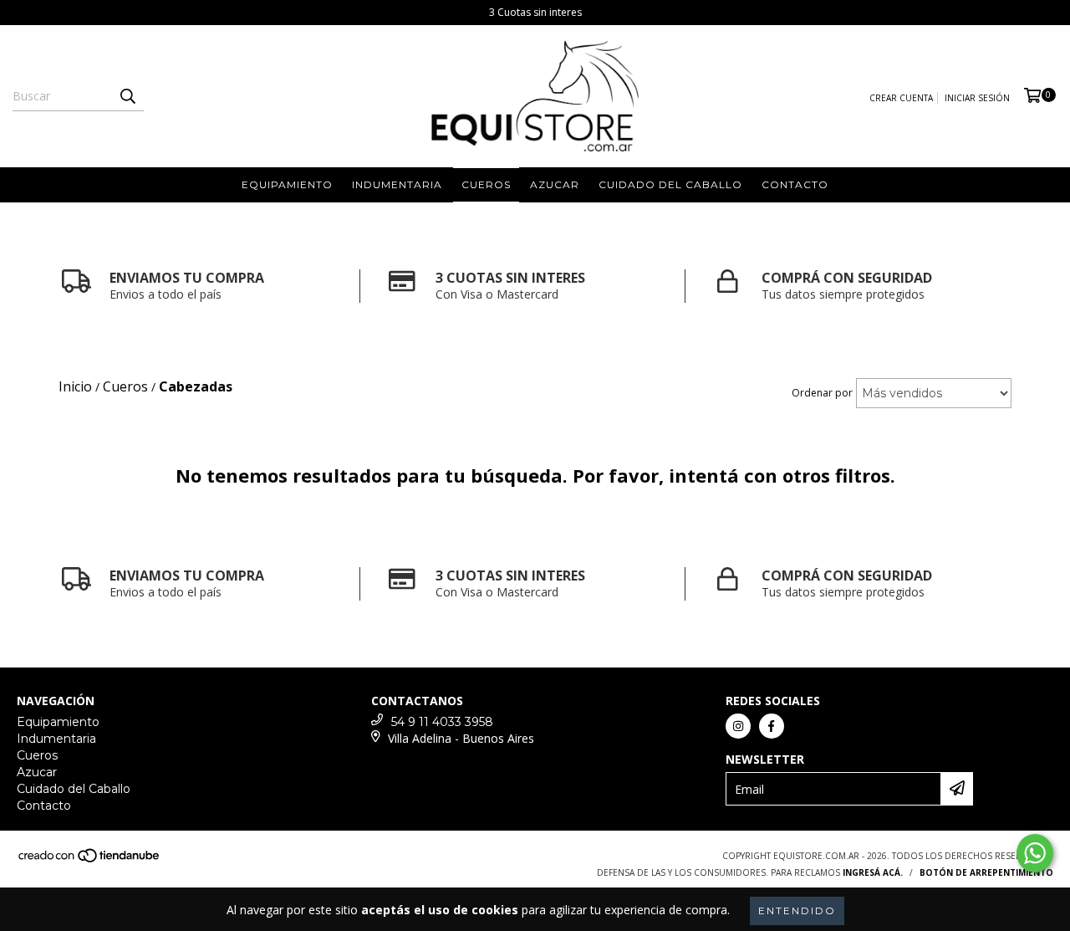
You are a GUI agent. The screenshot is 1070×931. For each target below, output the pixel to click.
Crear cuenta (901, 98)
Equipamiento (287, 184)
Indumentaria (397, 184)
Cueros (486, 184)
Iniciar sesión (977, 98)
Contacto (795, 184)
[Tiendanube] (90, 860)
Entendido (797, 910)
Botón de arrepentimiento (986, 872)
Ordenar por (822, 393)
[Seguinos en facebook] (771, 726)
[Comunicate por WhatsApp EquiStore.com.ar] (1034, 853)
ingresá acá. (873, 872)
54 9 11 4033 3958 (442, 721)
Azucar (554, 184)
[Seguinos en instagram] (738, 726)
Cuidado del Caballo (670, 184)
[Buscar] (127, 96)
